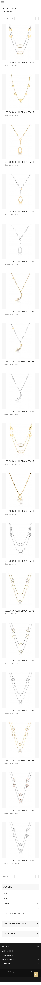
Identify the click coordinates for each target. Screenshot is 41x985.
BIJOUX (6, 903)
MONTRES (7, 893)
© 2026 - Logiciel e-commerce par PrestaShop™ (20, 972)
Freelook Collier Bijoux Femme (18, 62)
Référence (7, 65)
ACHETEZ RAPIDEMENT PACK (14, 914)
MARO (5, 898)
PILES (5, 909)
